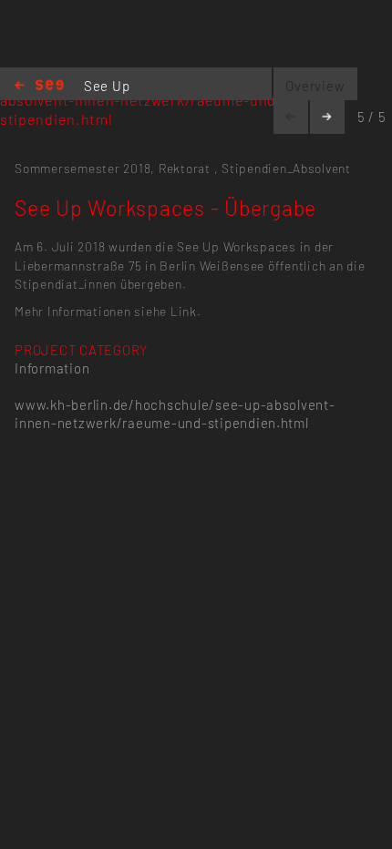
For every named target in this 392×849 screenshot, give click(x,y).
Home (39, 86)
